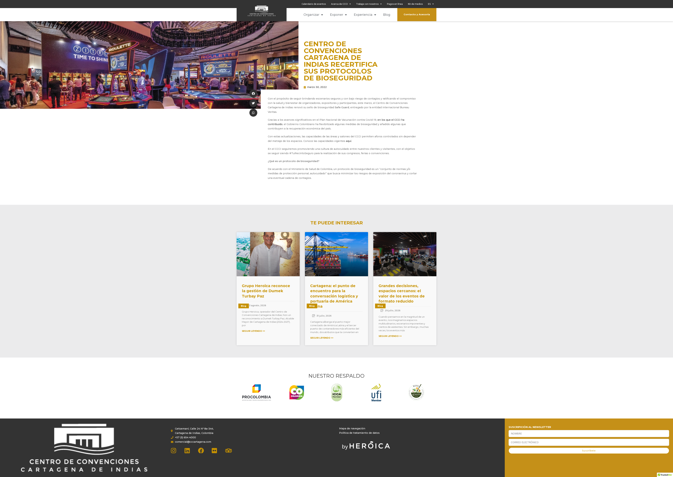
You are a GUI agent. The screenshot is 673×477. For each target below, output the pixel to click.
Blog (386, 15)
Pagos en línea (395, 4)
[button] (253, 93)
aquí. (349, 141)
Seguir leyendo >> (253, 331)
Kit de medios (415, 4)
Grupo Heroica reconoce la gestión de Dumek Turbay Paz (266, 291)
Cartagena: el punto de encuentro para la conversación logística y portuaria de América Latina (334, 296)
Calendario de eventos (314, 4)
